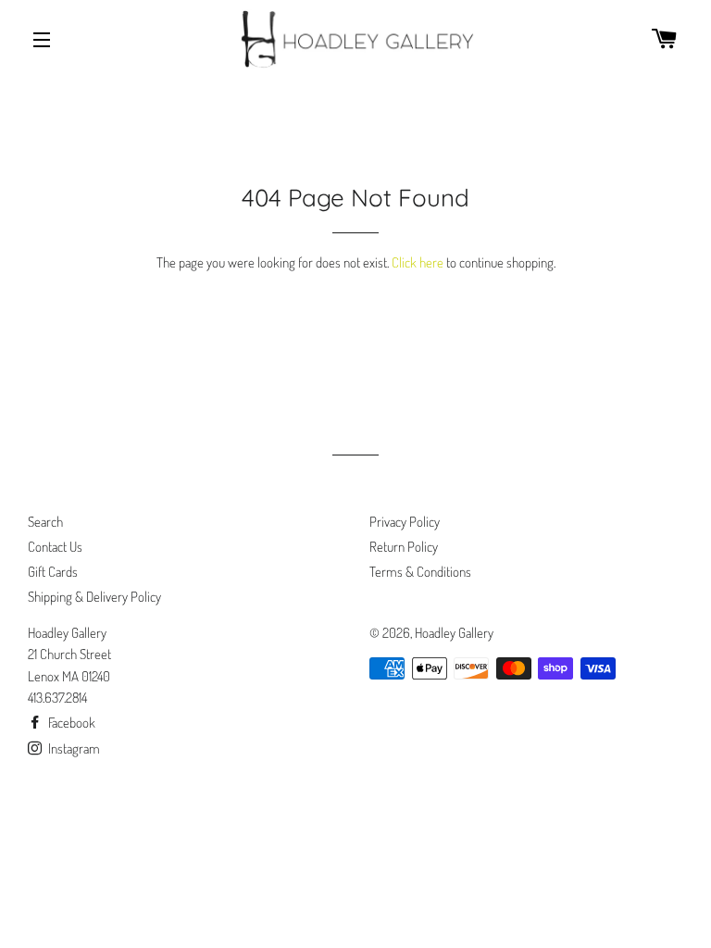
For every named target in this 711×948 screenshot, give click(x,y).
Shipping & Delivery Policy (94, 596)
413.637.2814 (57, 697)
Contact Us (55, 546)
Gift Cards (53, 571)
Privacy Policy (404, 521)
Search (45, 521)
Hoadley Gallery (454, 633)
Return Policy (403, 546)
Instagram (72, 748)
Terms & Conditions (420, 571)
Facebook (70, 722)
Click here (417, 262)
